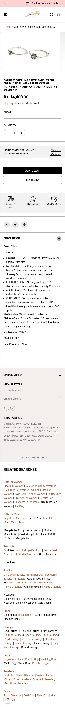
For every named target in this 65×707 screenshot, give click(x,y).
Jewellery (9, 671)
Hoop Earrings (33, 634)
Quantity (10, 125)
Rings (7, 610)
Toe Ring (19, 506)
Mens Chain (17, 522)
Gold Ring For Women (16, 489)
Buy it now (32, 180)
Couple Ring (31, 659)
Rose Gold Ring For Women (30, 493)
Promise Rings (40, 663)
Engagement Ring (13, 659)
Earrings (8, 627)
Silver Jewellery (22, 679)
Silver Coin (42, 695)
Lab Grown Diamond (22, 675)
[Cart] (58, 14)
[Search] (51, 14)
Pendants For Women (27, 501)
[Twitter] (15, 224)
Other (7, 691)
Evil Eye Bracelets (44, 582)
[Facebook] (7, 224)
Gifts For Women (13, 481)
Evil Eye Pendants (32, 550)
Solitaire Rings (25, 614)
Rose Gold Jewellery (44, 679)
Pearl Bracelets (24, 582)
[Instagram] (13, 408)
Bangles (8, 570)
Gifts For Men (11, 514)
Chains (8, 679)
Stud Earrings (50, 634)
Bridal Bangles (35, 574)
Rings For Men (12, 518)
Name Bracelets (52, 586)
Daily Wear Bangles (14, 574)
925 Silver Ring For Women (41, 485)
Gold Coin (28, 695)
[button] (6, 14)
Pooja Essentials (12, 695)
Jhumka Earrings (13, 634)
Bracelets (20, 578)
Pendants (9, 546)
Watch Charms (44, 675)
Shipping (8, 103)
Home (7, 26)
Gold (6, 675)
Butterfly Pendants (26, 554)
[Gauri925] (32, 14)
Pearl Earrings (11, 639)
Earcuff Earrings (23, 643)
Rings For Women (13, 485)
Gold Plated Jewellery (16, 683)
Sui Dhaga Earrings (31, 639)
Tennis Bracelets (13, 586)
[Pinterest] (24, 224)
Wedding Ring (48, 659)
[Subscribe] (60, 399)
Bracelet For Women (26, 497)
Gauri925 (42, 457)
